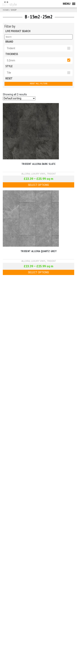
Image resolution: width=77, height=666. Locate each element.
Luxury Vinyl (38, 174)
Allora (25, 174)
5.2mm (11, 60)
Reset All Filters (38, 83)
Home (6, 10)
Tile (9, 72)
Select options (38, 184)
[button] (66, 4)
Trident (11, 48)
